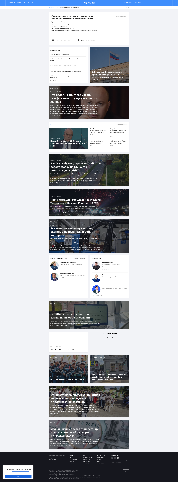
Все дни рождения (80, 258)
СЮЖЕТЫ (72, 461)
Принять (18, 476)
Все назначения (97, 295)
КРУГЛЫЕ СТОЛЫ (101, 455)
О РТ (84, 455)
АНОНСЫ (99, 461)
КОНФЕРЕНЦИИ (100, 463)
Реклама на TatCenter (121, 16)
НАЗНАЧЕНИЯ (86, 461)
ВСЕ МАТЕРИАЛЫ (73, 459)
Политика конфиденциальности (56, 461)
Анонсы (51, 7)
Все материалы (28, 2)
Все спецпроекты (122, 124)
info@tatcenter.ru (115, 455)
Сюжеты (19, 2)
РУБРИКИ (72, 463)
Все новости (54, 80)
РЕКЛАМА (99, 459)
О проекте (72, 455)
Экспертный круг (56, 125)
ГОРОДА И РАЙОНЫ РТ (88, 457)
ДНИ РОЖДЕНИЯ (87, 464)
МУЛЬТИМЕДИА (73, 464)
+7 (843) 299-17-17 (62, 26)
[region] (18, 472)
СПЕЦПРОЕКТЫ (100, 457)
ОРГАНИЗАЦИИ (86, 463)
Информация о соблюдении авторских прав (55, 458)
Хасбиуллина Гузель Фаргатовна (70, 22)
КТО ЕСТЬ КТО (86, 459)
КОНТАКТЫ (72, 457)
